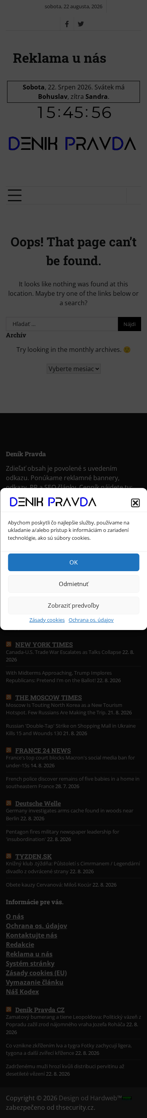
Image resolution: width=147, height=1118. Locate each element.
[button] (135, 503)
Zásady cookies (47, 619)
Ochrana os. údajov (91, 619)
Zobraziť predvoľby (73, 605)
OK (73, 562)
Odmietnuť (73, 584)
